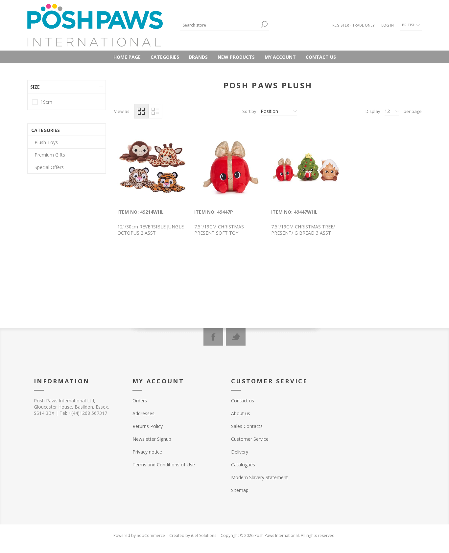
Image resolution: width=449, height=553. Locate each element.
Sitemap (239, 490)
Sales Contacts (247, 426)
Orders (139, 400)
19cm (46, 102)
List (155, 111)
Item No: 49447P (213, 212)
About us (240, 413)
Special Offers (49, 167)
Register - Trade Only (353, 25)
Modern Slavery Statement (259, 477)
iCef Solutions (203, 535)
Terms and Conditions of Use (163, 464)
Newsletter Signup (151, 439)
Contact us (321, 57)
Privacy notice (147, 452)
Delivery (239, 452)
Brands (198, 57)
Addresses (143, 413)
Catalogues (243, 464)
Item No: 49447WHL (294, 212)
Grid (141, 111)
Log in (387, 25)
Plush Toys (46, 142)
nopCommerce (151, 535)
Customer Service (250, 439)
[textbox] (219, 25)
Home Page (127, 57)
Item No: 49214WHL (140, 212)
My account (280, 57)
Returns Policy (147, 426)
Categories (165, 57)
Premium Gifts (50, 155)
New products (236, 57)
